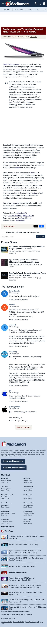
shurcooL (12, 325)
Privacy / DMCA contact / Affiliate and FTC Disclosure (16, 614)
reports (11, 64)
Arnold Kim (4, 478)
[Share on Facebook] (41, 226)
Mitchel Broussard (7, 495)
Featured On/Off (7, 622)
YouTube (9, 531)
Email (2, 482)
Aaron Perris (27, 519)
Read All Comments (23, 427)
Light (41, 622)
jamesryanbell (14, 407)
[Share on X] (36, 226)
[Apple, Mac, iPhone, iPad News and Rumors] (17, 6)
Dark (2, 623)
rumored (17, 168)
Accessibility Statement (8, 618)
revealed (16, 203)
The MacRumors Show (17, 573)
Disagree (25, 299)
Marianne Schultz (29, 503)
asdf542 (12, 305)
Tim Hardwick (28, 495)
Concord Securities (15, 215)
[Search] (40, 4)
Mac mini (6, 10)
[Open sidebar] (44, 4)
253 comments (9, 226)
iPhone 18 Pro (33, 10)
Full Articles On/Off (18, 622)
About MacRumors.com (13, 461)
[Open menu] (2, 3)
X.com (7, 482)
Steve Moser (5, 519)
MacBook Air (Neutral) (23, 218)
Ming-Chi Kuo (28, 215)
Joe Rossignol (28, 486)
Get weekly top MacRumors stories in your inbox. (23, 232)
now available (33, 193)
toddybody (13, 352)
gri (10, 391)
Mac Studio (19, 10)
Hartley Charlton (6, 503)
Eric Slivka (33, 37)
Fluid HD (32, 622)
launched (33, 173)
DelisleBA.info (14, 291)
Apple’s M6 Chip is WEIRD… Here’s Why (23, 544)
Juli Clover (4, 486)
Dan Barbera (5, 511)
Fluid (27, 622)
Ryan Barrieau (28, 511)
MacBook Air (22, 213)
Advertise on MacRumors (14, 468)
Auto (38, 622)
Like (20, 299)
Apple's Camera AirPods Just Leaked (22, 566)
